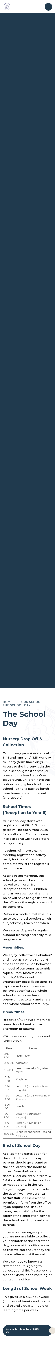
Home (7, 702)
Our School (31, 702)
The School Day (17, 705)
